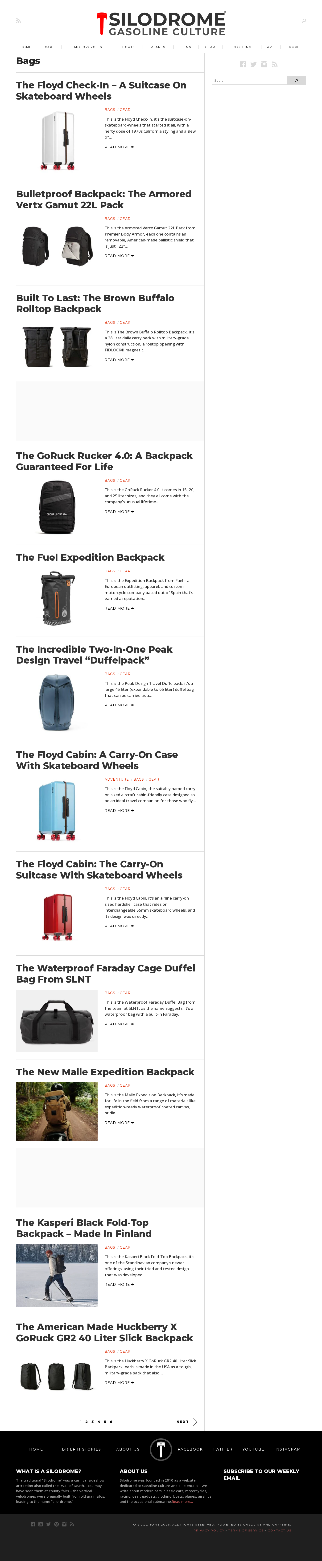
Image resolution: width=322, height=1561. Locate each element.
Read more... (182, 1501)
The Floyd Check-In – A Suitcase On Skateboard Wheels (101, 90)
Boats (128, 47)
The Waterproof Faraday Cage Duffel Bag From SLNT (105, 973)
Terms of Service (246, 1530)
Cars (50, 47)
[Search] (304, 21)
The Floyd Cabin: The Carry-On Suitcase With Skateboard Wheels (99, 869)
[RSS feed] (18, 20)
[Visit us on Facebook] (243, 64)
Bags (110, 110)
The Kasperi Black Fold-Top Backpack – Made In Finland (84, 1228)
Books (294, 47)
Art (270, 47)
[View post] (57, 140)
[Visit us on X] (253, 64)
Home (26, 47)
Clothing (242, 47)
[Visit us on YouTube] (40, 1524)
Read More (118, 147)
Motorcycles (88, 47)
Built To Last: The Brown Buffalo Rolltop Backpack (95, 303)
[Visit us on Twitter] (48, 1524)
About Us (128, 1449)
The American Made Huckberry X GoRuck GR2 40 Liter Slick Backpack (104, 1332)
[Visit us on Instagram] (264, 64)
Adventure (117, 779)
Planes (158, 47)
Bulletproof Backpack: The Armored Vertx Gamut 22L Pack (104, 199)
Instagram (288, 1449)
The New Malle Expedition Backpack (105, 1072)
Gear (210, 47)
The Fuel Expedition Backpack (90, 557)
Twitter (223, 1449)
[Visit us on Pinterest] (56, 1524)
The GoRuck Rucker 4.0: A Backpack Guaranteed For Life (104, 461)
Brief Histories (81, 1449)
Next (183, 1421)
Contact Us (279, 1530)
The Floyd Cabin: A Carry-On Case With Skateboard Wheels (97, 760)
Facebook (190, 1449)
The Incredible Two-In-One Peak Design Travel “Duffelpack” (94, 655)
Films (186, 47)
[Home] (161, 24)
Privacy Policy (209, 1530)
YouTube (253, 1449)
